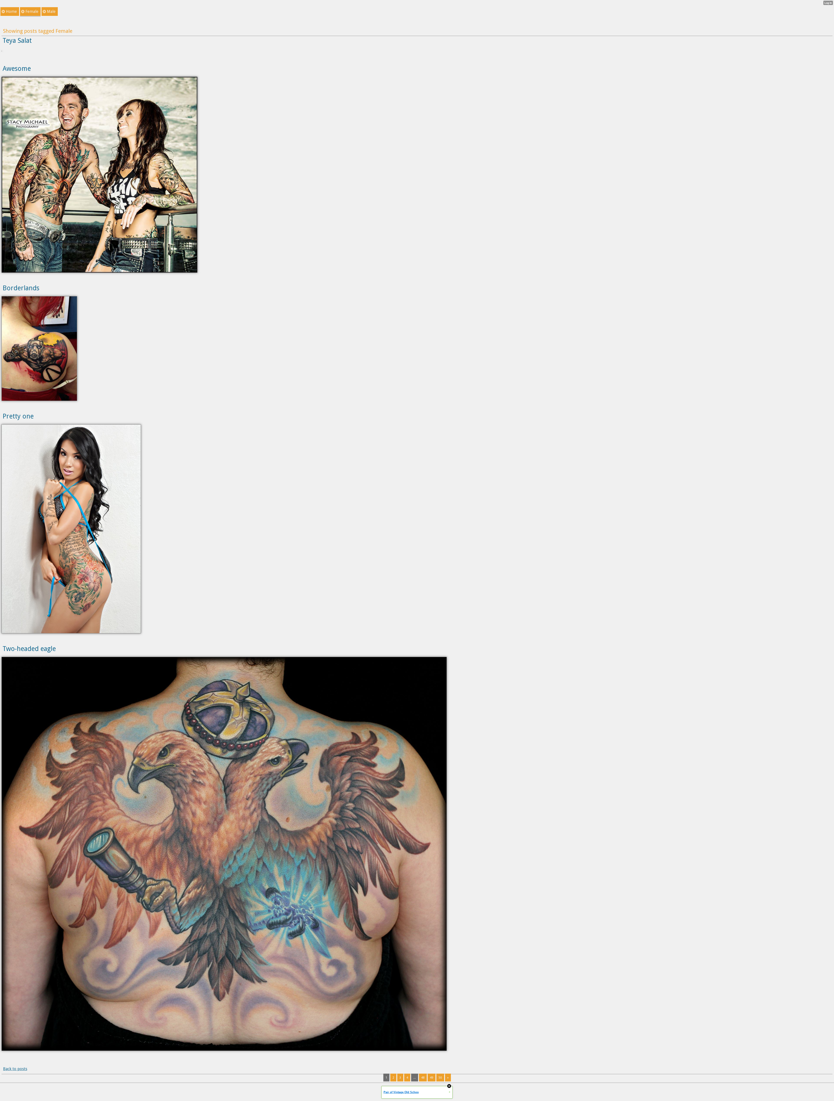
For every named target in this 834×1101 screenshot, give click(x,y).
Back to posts (15, 1068)
